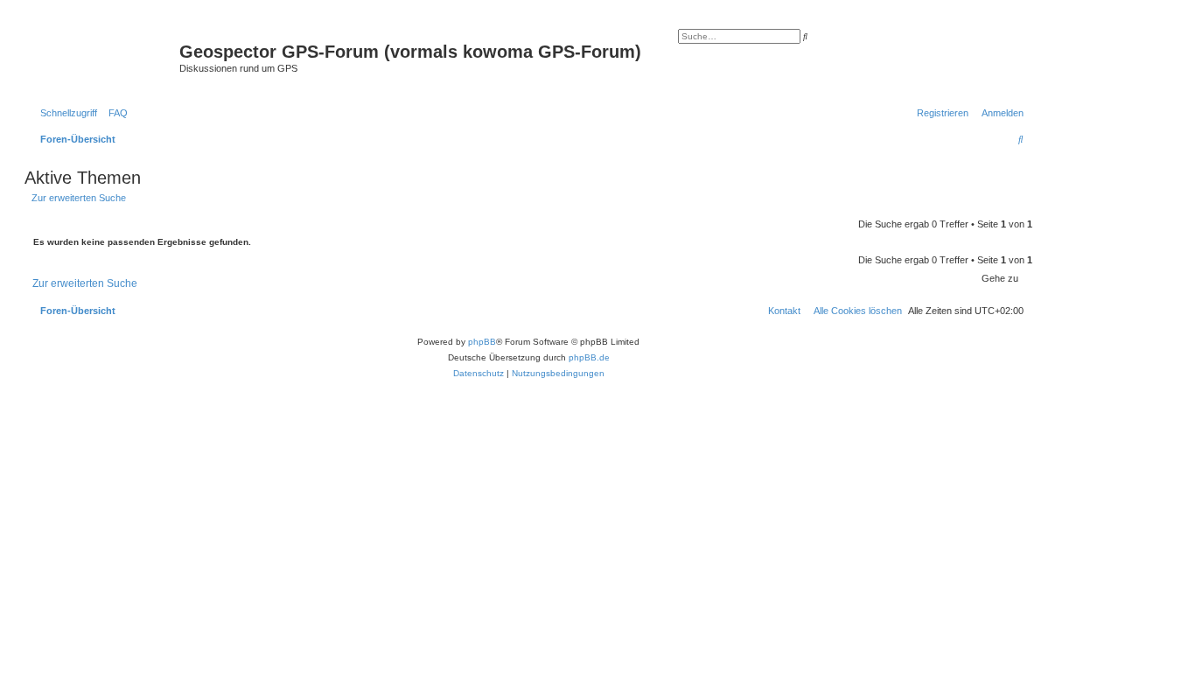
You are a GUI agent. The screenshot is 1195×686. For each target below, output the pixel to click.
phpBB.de (589, 357)
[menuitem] (114, 112)
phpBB (482, 341)
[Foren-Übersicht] (104, 57)
